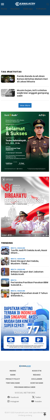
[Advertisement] (25, 42)
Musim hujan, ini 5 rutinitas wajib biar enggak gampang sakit (33, 93)
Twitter (38, 397)
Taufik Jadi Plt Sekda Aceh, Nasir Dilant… (29, 251)
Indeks (13, 370)
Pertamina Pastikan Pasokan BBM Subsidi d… (29, 283)
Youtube (38, 401)
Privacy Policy (13, 379)
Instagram (14, 401)
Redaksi (37, 374)
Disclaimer (36, 379)
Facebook (15, 397)
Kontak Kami (36, 383)
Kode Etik (36, 370)
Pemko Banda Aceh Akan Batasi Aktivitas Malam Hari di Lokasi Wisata (32, 79)
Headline (21, 248)
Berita (13, 248)
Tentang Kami (13, 383)
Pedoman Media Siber (24, 387)
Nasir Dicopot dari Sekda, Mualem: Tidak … (25, 262)
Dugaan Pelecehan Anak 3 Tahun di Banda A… (29, 294)
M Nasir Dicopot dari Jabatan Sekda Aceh (27, 273)
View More (25, 105)
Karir (12, 374)
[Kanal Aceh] (25, 3)
